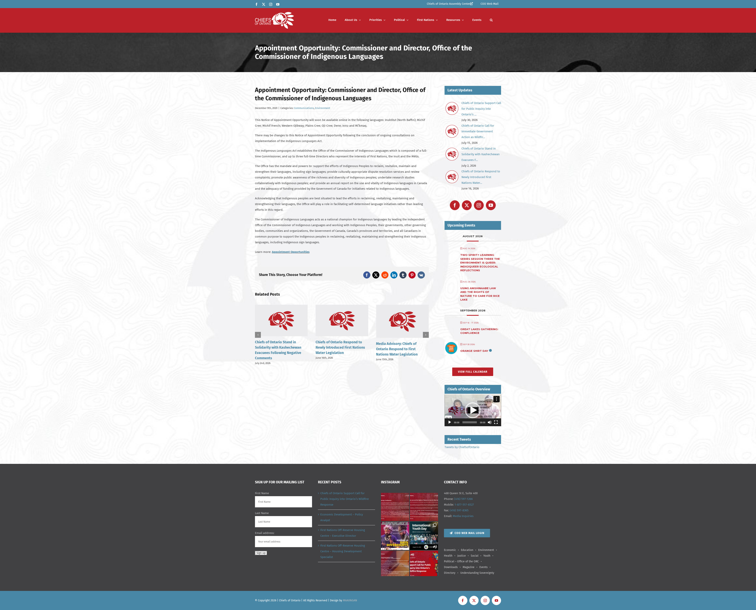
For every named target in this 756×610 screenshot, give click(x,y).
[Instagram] (479, 205)
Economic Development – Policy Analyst (341, 517)
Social (474, 555)
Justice (461, 555)
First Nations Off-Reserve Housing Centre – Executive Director (342, 533)
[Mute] (490, 422)
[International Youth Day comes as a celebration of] (424, 536)
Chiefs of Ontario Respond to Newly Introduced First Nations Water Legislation (279, 347)
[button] (491, 20)
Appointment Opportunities (290, 252)
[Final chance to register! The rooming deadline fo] (395, 507)
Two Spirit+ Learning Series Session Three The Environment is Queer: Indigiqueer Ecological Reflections (480, 262)
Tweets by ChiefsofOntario (462, 447)
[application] (473, 410)
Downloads (451, 567)
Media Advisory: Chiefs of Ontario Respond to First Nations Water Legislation (336, 349)
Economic (450, 550)
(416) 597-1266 (463, 499)
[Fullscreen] (496, 422)
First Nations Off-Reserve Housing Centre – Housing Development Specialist (342, 551)
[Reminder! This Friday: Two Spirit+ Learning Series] (395, 565)
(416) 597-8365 (459, 510)
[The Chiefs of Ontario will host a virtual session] (424, 507)
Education (467, 550)
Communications (304, 108)
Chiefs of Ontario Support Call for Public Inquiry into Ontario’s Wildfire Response (344, 498)
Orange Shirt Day (474, 350)
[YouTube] (491, 205)
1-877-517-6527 (464, 504)
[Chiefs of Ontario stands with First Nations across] (424, 565)
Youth (486, 555)
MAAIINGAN (350, 600)
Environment (322, 108)
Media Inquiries (463, 516)
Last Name (262, 513)
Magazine (468, 567)
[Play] (450, 422)
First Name (262, 493)
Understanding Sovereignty (477, 573)
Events (483, 567)
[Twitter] (467, 205)
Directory (449, 573)
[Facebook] (455, 205)
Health (448, 555)
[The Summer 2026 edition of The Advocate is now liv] (395, 536)
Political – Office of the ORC (461, 561)
